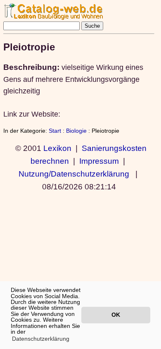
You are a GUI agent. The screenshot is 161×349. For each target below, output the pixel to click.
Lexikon (57, 148)
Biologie (76, 130)
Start (55, 130)
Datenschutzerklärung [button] (40, 338)
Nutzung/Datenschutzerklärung (74, 173)
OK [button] (115, 314)
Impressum (99, 160)
